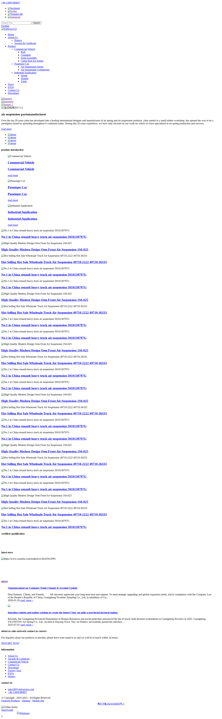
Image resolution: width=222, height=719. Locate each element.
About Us (13, 37)
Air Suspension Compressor (35, 69)
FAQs (11, 87)
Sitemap (26, 700)
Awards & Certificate (25, 43)
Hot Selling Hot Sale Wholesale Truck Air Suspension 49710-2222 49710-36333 (54, 262)
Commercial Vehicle (24, 49)
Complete (26, 55)
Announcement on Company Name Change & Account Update (42, 588)
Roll (23, 52)
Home (11, 34)
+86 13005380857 (10, 2)
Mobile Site (38, 700)
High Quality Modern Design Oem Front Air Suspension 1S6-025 (44, 249)
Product (12, 46)
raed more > (26, 600)
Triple (24, 81)
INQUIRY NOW (10, 643)
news (4, 581)
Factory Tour (14, 670)
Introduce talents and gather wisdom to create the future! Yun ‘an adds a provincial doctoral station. (63, 612)
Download (13, 93)
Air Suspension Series (32, 66)
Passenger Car (21, 63)
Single (24, 75)
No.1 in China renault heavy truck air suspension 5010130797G (43, 237)
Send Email (7, 710)
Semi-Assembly (29, 58)
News (11, 84)
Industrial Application (25, 72)
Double (24, 78)
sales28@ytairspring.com (21, 689)
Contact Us (13, 90)
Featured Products (10, 700)
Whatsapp (24, 713)
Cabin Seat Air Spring (32, 60)
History (18, 40)
